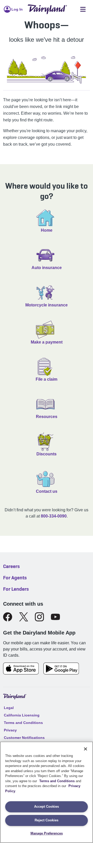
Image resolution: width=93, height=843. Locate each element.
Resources (46, 416)
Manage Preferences (46, 833)
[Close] (85, 749)
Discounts (46, 454)
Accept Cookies (46, 806)
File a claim (46, 379)
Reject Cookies (46, 820)
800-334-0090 (54, 516)
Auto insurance (47, 267)
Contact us (46, 491)
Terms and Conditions (57, 781)
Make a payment (47, 342)
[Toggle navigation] (83, 9)
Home (46, 230)
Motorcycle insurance (46, 305)
